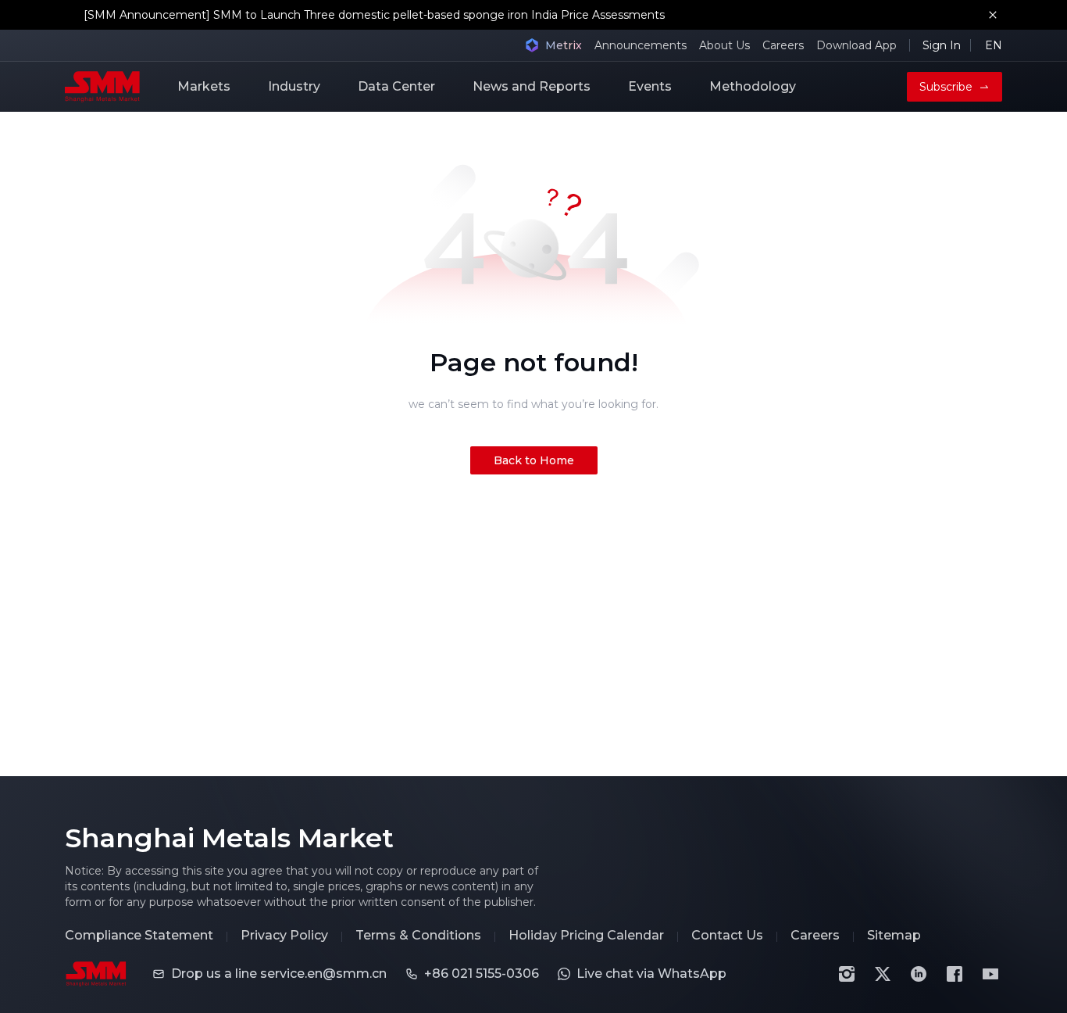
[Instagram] (846, 974)
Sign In (941, 45)
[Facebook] (954, 974)
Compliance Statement (139, 936)
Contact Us (727, 936)
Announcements (640, 45)
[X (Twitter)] (882, 974)
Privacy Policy (284, 936)
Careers (783, 45)
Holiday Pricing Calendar (586, 936)
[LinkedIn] (918, 974)
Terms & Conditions (418, 936)
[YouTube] (990, 974)
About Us (724, 45)
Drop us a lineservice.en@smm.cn (279, 974)
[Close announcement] (992, 14)
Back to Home (534, 460)
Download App (856, 45)
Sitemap (894, 936)
